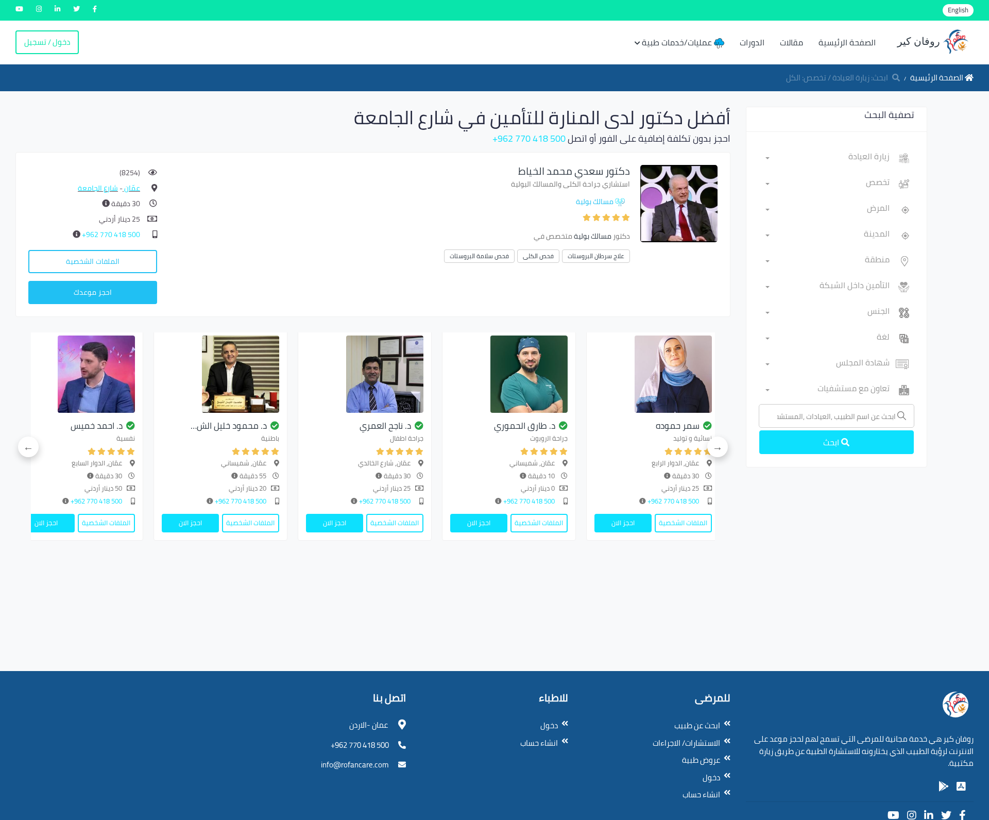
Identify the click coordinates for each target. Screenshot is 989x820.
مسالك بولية (594, 201)
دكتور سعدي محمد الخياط (574, 170)
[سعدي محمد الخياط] (679, 202)
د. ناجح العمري (385, 426)
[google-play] (944, 786)
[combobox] (827, 158)
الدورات (752, 42)
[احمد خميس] (76, 374)
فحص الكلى (538, 256)
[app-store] (961, 786)
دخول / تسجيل (47, 42)
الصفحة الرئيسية (847, 42)
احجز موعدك (93, 292)
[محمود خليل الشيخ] (220, 374)
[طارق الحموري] (509, 374)
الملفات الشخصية (93, 261)
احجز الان (623, 522)
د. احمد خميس (97, 426)
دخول (711, 777)
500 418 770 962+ (529, 138)
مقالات (791, 42)
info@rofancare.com (355, 764)
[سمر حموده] (653, 374)
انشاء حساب (701, 794)
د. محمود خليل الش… (229, 426)
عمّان (131, 188)
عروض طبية (701, 759)
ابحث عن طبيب (697, 725)
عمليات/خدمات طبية (678, 42)
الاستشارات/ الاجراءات (686, 742)
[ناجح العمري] (364, 374)
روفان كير (920, 41)
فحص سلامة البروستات (479, 256)
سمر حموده (678, 426)
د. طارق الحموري (524, 426)
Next (28, 447)
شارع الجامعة (98, 188)
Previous (717, 447)
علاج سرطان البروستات (596, 256)
